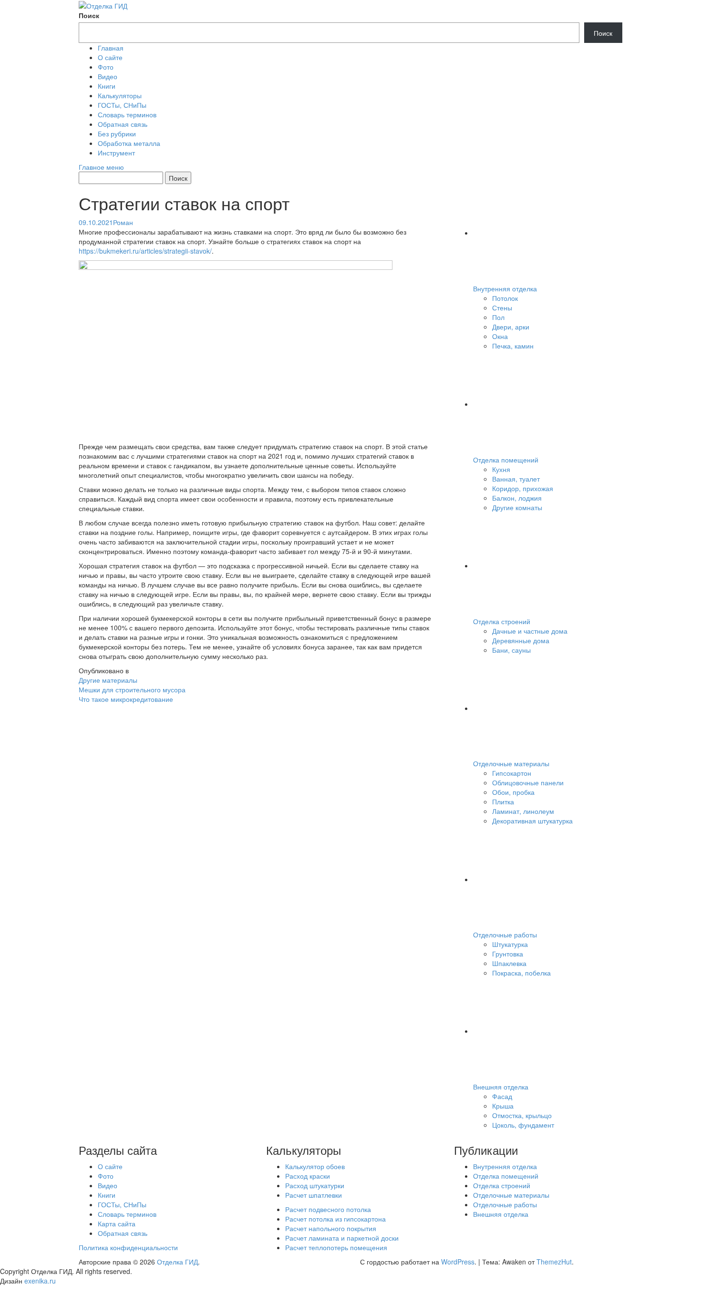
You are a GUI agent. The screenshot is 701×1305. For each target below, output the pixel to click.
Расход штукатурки (314, 1185)
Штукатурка (510, 944)
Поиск (89, 15)
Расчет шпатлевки (313, 1195)
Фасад (502, 1096)
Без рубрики (117, 133)
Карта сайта (116, 1223)
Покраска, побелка (521, 972)
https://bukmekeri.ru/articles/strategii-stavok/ (145, 251)
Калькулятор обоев (315, 1166)
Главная (111, 47)
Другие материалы (108, 680)
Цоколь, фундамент (523, 1125)
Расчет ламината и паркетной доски (342, 1238)
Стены (502, 307)
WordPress (457, 1261)
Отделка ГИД (177, 1261)
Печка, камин (513, 345)
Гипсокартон (511, 773)
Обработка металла (129, 143)
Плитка (503, 801)
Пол (498, 317)
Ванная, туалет (516, 478)
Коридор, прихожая (522, 488)
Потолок (505, 298)
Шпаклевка (509, 963)
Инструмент (116, 152)
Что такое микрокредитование (126, 699)
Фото (105, 67)
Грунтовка (507, 953)
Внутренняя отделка (505, 288)
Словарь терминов (127, 114)
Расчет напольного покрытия (330, 1228)
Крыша (503, 1105)
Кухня (501, 469)
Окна (500, 336)
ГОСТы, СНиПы (122, 105)
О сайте (110, 57)
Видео (107, 76)
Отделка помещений (505, 459)
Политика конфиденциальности (128, 1247)
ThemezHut (554, 1261)
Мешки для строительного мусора (132, 689)
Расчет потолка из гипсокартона (335, 1218)
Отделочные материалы (511, 763)
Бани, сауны (511, 650)
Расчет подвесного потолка (328, 1209)
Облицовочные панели (528, 782)
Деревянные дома (520, 640)
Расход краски (307, 1176)
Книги (106, 86)
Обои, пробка (513, 792)
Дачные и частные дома (529, 631)
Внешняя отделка (500, 1086)
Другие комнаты (517, 507)
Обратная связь (122, 124)
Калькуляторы (120, 95)
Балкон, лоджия (517, 498)
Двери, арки (510, 326)
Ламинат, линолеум (523, 811)
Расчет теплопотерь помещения (336, 1247)
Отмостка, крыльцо (522, 1115)
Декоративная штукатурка (532, 820)
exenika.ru (40, 1280)
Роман (123, 222)
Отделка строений (501, 621)
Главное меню (101, 167)
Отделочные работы (505, 934)
